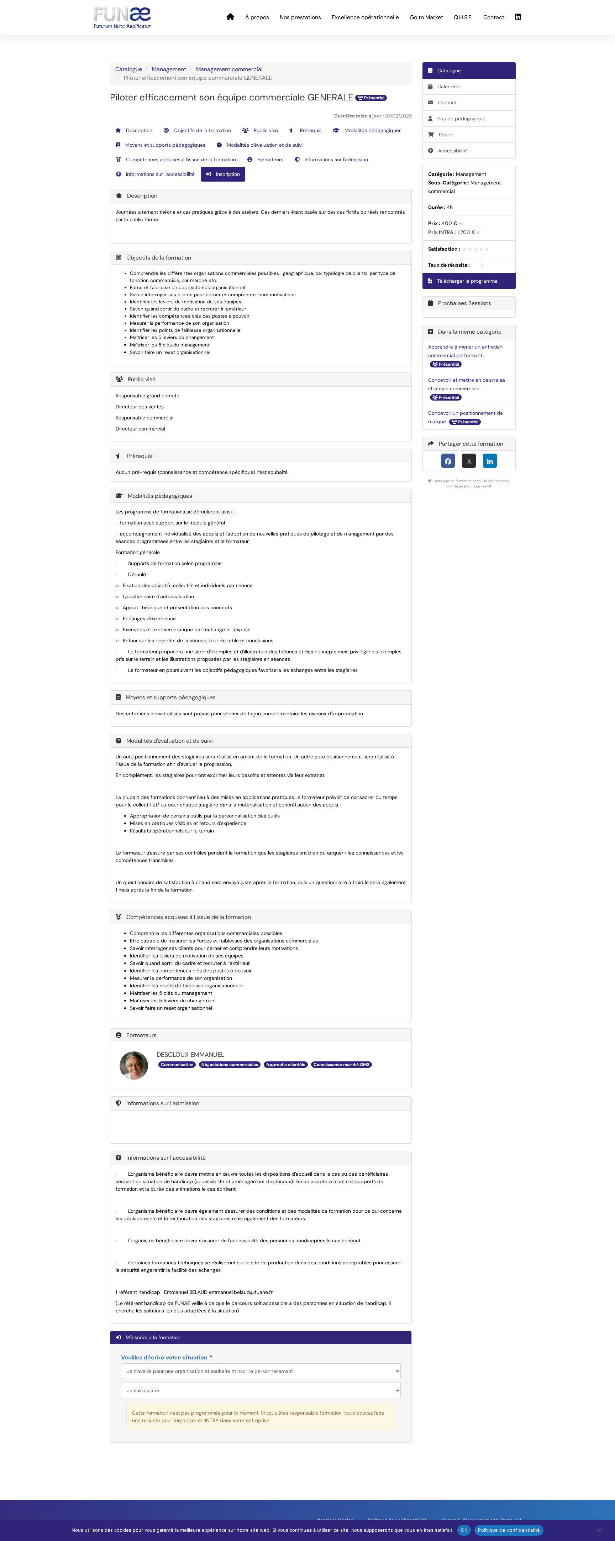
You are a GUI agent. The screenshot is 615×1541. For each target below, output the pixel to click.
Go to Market (426, 17)
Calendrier (448, 86)
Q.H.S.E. (463, 17)
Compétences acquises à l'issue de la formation (180, 159)
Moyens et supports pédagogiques (164, 145)
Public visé (265, 130)
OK (464, 1530)
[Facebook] (448, 461)
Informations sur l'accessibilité (160, 174)
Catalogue (128, 69)
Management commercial (229, 69)
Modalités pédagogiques (372, 130)
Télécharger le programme (467, 281)
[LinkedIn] (490, 461)
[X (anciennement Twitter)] (469, 461)
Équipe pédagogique (460, 118)
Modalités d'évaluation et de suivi (264, 145)
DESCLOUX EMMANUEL (190, 1054)
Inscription (227, 174)
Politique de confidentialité (509, 1530)
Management (169, 69)
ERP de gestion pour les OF (469, 486)
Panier (446, 134)
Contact (493, 17)
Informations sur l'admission (335, 159)
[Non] (599, 1532)
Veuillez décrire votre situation (164, 1357)
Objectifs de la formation (201, 130)
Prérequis (310, 130)
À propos (257, 17)
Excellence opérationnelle (365, 17)
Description (138, 130)
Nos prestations (300, 17)
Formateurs (269, 159)
